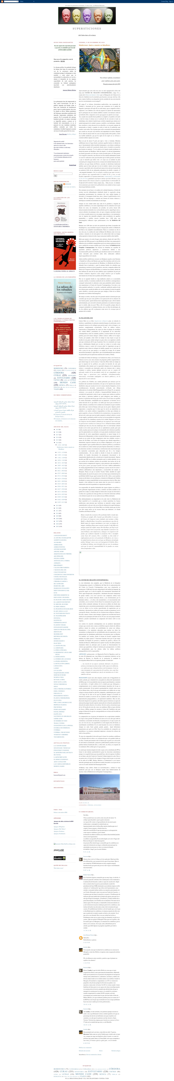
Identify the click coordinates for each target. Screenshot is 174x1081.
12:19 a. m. (86, 802)
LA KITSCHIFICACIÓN (60, 757)
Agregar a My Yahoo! (59, 829)
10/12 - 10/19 (61, 463)
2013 (57, 505)
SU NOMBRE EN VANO (60, 721)
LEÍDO (65, 380)
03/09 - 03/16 (61, 497)
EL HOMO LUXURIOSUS (61, 759)
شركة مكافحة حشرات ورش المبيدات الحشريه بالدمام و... (64, 411)
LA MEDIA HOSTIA (59, 657)
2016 (57, 437)
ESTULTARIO (97, 805)
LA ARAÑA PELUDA (60, 645)
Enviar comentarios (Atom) (93, 1054)
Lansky (85, 947)
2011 (57, 511)
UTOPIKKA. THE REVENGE (62, 732)
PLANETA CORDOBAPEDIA (62, 698)
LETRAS (73, 380)
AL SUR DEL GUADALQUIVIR (62, 538)
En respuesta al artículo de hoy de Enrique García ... (63, 415)
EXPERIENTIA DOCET (60, 622)
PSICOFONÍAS (58, 707)
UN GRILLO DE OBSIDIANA (62, 728)
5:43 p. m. (86, 942)
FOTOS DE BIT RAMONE (61, 627)
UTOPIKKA (57, 730)
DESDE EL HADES (59, 766)
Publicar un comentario (85, 1047)
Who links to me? (58, 868)
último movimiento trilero (92, 95)
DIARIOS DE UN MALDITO (61, 588)
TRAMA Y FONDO (59, 723)
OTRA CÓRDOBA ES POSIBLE (62, 689)
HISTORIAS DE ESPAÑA (61, 636)
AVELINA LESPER (59, 558)
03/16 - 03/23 (61, 494)
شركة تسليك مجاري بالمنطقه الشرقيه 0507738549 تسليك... (64, 403)
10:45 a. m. (87, 1025)
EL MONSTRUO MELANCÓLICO (63, 752)
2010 (57, 513)
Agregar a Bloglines (59, 827)
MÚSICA (62, 385)
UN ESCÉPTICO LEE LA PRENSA (63, 725)
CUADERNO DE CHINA (60, 579)
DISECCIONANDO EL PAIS (61, 590)
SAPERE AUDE (58, 718)
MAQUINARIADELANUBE (61, 673)
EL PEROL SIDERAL (59, 606)
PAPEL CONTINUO (59, 691)
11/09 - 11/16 (61, 455)
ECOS (55, 593)
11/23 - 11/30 (61, 452)
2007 (57, 521)
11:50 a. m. (87, 930)
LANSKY (56, 668)
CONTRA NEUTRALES (60, 577)
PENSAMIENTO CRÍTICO (61, 696)
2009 (57, 516)
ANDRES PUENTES (59, 547)
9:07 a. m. (87, 870)
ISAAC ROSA (57, 643)
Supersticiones (87, 28)
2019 (57, 429)
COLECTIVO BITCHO (60, 572)
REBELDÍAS (57, 387)
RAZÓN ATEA (58, 714)
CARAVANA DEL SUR (60, 570)
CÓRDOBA (90, 805)
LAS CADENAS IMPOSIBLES (62, 764)
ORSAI (56, 686)
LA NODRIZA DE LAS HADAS (62, 659)
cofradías (58, 370)
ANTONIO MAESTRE (60, 549)
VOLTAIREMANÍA (59, 737)
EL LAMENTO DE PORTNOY (62, 602)
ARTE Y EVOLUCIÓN (60, 762)
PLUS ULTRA (57, 700)
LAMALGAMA (58, 666)
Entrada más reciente (84, 1051)
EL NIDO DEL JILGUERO (61, 604)
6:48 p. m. (86, 1043)
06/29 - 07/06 (61, 478)
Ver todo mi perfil (69, 187)
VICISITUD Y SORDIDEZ (61, 735)
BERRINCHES (58, 368)
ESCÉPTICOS (57, 620)
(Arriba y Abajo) (71, 134)
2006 (57, 524)
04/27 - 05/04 (61, 489)
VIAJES (56, 389)
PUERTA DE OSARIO (60, 709)
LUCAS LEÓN (58, 670)
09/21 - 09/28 (61, 471)
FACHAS (57, 380)
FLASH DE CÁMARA (60, 625)
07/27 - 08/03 (61, 473)
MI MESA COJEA (59, 677)
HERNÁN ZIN (58, 632)
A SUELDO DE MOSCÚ (60, 535)
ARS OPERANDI (58, 556)
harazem (85, 856)
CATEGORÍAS (72, 368)
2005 (57, 526)
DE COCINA (57, 755)
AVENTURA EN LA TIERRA (62, 561)
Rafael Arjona (87, 875)
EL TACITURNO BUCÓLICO (62, 613)
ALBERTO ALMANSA (60, 540)
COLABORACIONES (69, 370)
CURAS (57, 375)
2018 (57, 432)
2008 (57, 518)
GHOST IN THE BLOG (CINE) (62, 629)
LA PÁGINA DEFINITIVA (61, 661)
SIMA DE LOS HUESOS (68, 387)
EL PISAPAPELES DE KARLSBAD (63, 609)
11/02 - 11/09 (61, 457)
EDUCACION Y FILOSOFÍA (61, 597)
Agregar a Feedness (59, 831)
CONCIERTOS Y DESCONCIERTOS (64, 574)
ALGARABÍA (57, 542)
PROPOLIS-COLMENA (60, 705)
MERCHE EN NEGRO (60, 675)
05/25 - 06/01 (61, 484)
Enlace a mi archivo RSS (60, 812)
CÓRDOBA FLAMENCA (60, 581)
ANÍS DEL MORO (59, 551)
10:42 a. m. (87, 1004)
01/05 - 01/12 (61, 502)
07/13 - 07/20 (61, 476)
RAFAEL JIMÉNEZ (59, 712)
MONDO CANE (68, 382)
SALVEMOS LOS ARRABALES (62, 716)
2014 (57, 442)
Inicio (101, 1051)
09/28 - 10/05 (61, 468)
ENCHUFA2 (57, 618)
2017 (57, 435)
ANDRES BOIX (58, 545)
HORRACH (57, 639)
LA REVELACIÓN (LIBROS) (62, 663)
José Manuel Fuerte (88, 935)
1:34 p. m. (86, 963)
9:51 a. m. (87, 852)
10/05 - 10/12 (61, 465)
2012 (57, 508)
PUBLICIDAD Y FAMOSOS (61, 750)
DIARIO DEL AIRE (59, 586)
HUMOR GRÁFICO (59, 641)
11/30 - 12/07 (61, 445)
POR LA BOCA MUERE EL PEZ (63, 702)
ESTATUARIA (72, 375)
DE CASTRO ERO (59, 584)
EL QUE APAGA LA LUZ (61, 611)
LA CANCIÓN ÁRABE (60, 746)
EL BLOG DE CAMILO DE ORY (63, 600)
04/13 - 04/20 (61, 492)
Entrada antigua (116, 1051)
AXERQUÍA (57, 563)
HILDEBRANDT (58, 634)
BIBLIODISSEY (58, 565)
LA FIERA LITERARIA (60, 650)
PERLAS (71, 385)
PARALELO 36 (58, 693)
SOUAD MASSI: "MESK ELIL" (62, 748)
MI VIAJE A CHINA (59, 679)
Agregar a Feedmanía (59, 833)
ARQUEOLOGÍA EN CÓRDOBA (63, 554)
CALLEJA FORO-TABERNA (61, 567)
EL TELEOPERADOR (60, 616)
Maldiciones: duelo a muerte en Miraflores (94, 45)
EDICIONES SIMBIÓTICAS (61, 595)
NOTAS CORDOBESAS (60, 684)
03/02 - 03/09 (61, 499)
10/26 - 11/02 (61, 460)
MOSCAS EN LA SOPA (60, 682)
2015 (57, 440)
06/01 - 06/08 (61, 481)
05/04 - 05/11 (61, 486)
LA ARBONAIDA (58, 648)
